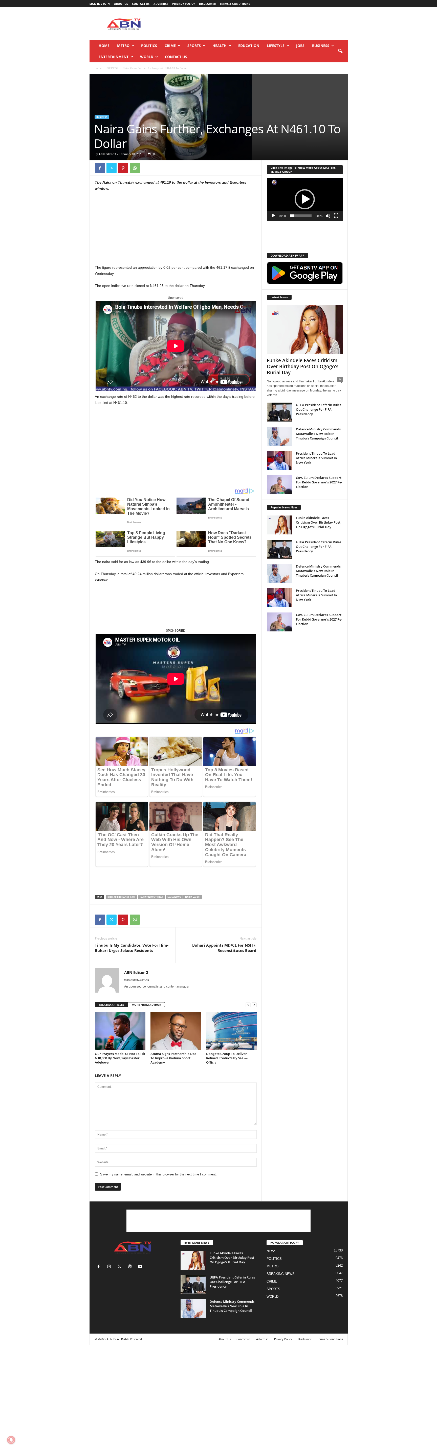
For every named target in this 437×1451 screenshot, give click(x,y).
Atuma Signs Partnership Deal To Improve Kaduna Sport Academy (174, 1058)
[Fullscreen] (336, 215)
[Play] (273, 215)
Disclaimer (207, 4)
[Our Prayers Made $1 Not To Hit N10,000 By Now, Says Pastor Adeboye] (120, 1031)
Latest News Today (151, 897)
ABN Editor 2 (107, 154)
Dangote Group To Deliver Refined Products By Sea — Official (227, 1058)
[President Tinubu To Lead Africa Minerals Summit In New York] (279, 460)
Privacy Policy (183, 4)
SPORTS (194, 45)
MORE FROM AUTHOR (146, 1004)
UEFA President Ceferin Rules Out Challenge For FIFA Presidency (318, 409)
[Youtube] (140, 1267)
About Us (121, 4)
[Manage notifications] (11, 1440)
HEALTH (219, 45)
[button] (340, 51)
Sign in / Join (100, 4)
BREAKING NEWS (281, 1274)
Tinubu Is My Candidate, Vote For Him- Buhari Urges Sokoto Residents (131, 948)
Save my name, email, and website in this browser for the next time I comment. (158, 1174)
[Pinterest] (123, 168)
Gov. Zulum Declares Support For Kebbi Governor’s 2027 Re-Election (319, 482)
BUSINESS (320, 45)
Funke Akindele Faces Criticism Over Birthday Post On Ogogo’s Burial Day (302, 366)
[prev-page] (248, 1004)
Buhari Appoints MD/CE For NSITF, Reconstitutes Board (224, 948)
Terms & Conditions (235, 4)
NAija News (174, 897)
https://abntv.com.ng (136, 979)
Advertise (161, 4)
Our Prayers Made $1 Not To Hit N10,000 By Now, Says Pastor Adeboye (120, 1058)
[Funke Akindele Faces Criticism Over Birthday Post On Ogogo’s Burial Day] (305, 329)
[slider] (301, 215)
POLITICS (149, 45)
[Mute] (328, 215)
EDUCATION (248, 45)
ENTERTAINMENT (113, 56)
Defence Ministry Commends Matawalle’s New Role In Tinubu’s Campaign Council (318, 433)
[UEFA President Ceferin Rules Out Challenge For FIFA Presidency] (279, 412)
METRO (123, 45)
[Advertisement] (256, 23)
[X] (111, 168)
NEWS (271, 1251)
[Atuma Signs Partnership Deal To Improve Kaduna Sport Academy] (175, 1031)
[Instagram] (110, 1267)
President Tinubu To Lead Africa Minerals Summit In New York (316, 458)
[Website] (131, 1267)
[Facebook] (100, 168)
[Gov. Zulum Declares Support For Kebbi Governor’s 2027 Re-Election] (279, 484)
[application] (305, 199)
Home (104, 45)
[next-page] (254, 1004)
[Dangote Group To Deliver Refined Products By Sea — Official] (231, 1031)
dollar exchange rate (121, 897)
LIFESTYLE (276, 45)
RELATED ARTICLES (111, 1004)
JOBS (300, 45)
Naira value (192, 897)
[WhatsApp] (135, 168)
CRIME (170, 45)
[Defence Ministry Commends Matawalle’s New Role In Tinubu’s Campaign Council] (279, 436)
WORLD (146, 56)
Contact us (140, 4)
